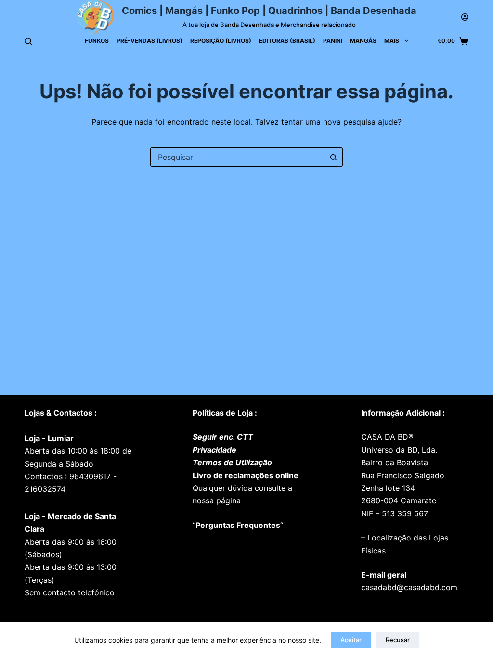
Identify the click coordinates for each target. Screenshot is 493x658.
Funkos (97, 40)
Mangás (363, 40)
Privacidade (214, 450)
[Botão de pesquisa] (333, 157)
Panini (332, 40)
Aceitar (351, 640)
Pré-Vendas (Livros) (149, 40)
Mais (391, 40)
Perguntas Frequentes (237, 525)
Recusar (398, 640)
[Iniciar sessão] (464, 17)
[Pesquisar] (28, 41)
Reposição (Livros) (220, 40)
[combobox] (237, 157)
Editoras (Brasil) (287, 40)
